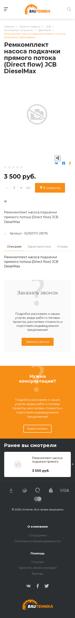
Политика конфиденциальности (37, 541)
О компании (37, 526)
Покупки (37, 562)
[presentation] (72, 464)
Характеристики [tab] (39, 246)
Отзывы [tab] (62, 246)
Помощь (38, 553)
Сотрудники (37, 535)
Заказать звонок (37, 342)
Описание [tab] (14, 246)
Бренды (37, 573)
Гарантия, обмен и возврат (37, 568)
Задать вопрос (37, 428)
